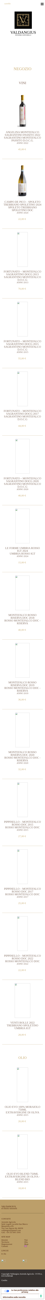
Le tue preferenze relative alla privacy (24, 1291)
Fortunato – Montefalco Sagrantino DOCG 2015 (22, 333)
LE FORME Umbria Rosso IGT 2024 (22, 538)
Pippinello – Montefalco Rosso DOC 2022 (22, 946)
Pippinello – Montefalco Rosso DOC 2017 (22, 879)
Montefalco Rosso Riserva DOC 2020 (22, 744)
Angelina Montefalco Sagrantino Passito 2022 (22, 124)
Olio (26, 1242)
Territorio (5, 1242)
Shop (26, 1244)
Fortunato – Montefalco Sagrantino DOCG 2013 (22, 263)
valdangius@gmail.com (11, 1230)
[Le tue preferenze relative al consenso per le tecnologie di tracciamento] (41, 1296)
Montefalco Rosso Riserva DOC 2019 (22, 674)
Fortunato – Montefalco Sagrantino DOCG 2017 (22, 401)
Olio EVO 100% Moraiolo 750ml (22, 1097)
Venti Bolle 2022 (22, 1012)
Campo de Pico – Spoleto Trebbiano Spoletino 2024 (22, 194)
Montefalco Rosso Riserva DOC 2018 (22, 605)
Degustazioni (6, 1244)
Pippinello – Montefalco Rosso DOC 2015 (22, 812)
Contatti (4, 1246)
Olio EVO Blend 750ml (22, 1164)
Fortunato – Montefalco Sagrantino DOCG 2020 (22, 470)
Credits (4, 1280)
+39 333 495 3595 (13, 1232)
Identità (4, 1240)
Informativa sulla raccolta (14, 1297)
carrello (7, 4)
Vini (26, 1240)
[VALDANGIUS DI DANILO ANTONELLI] (23, 20)
